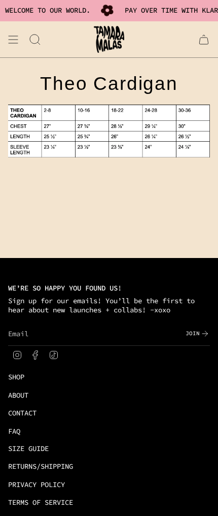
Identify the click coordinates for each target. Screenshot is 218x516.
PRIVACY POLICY (36, 484)
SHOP (16, 376)
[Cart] (203, 39)
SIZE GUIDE (28, 448)
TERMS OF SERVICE (40, 502)
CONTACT (22, 412)
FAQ (14, 431)
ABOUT (18, 395)
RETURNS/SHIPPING (40, 466)
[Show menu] (13, 39)
